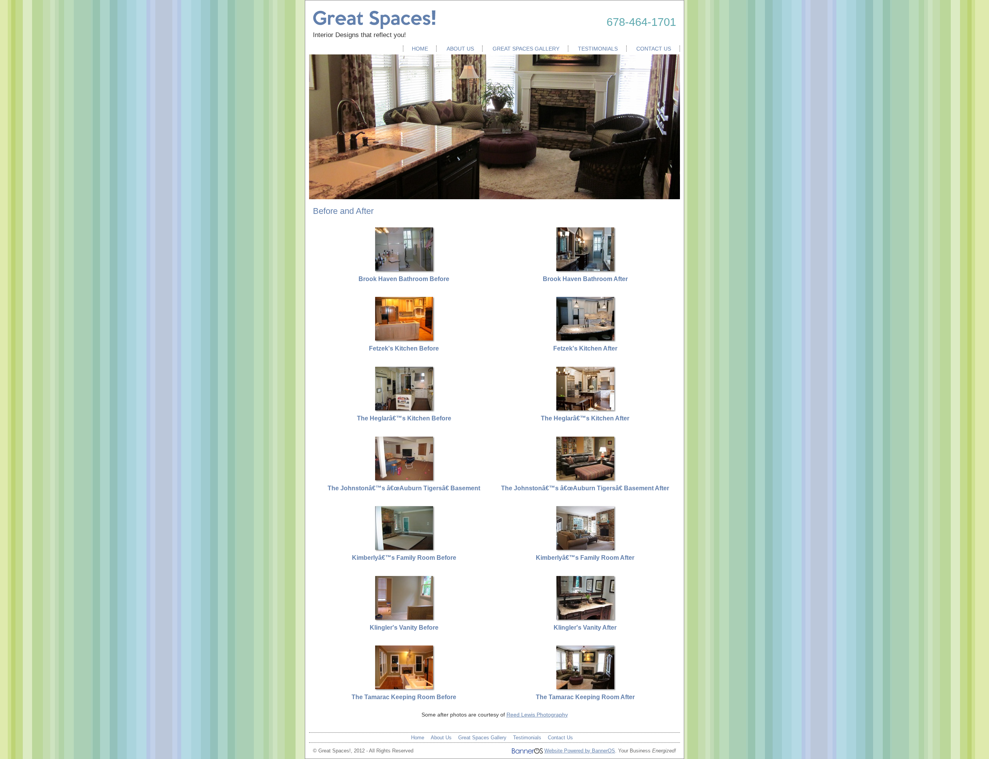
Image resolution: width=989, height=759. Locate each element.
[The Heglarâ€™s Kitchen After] (585, 408)
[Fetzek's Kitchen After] (585, 338)
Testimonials (598, 49)
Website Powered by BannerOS (579, 751)
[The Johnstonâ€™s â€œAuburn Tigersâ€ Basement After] (585, 478)
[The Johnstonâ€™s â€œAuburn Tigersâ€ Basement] (404, 478)
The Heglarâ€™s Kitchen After (585, 418)
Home (420, 49)
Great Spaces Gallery (526, 49)
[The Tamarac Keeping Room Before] (404, 687)
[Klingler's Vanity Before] (404, 618)
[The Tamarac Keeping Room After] (585, 687)
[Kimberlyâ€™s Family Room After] (585, 548)
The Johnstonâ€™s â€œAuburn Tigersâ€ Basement (404, 488)
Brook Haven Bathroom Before (404, 279)
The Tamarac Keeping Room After (585, 697)
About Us (460, 49)
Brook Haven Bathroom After (585, 279)
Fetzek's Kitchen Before (404, 348)
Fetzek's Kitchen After (585, 348)
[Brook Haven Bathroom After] (585, 269)
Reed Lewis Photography (537, 715)
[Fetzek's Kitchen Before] (404, 338)
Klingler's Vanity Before (404, 627)
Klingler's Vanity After (585, 627)
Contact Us (653, 49)
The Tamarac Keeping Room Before (404, 697)
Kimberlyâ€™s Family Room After (585, 557)
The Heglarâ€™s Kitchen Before (404, 418)
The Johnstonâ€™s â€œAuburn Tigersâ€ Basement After (585, 488)
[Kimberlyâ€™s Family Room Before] (404, 548)
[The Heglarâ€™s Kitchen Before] (404, 408)
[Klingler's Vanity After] (585, 618)
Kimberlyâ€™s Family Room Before (404, 557)
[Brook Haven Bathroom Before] (404, 269)
